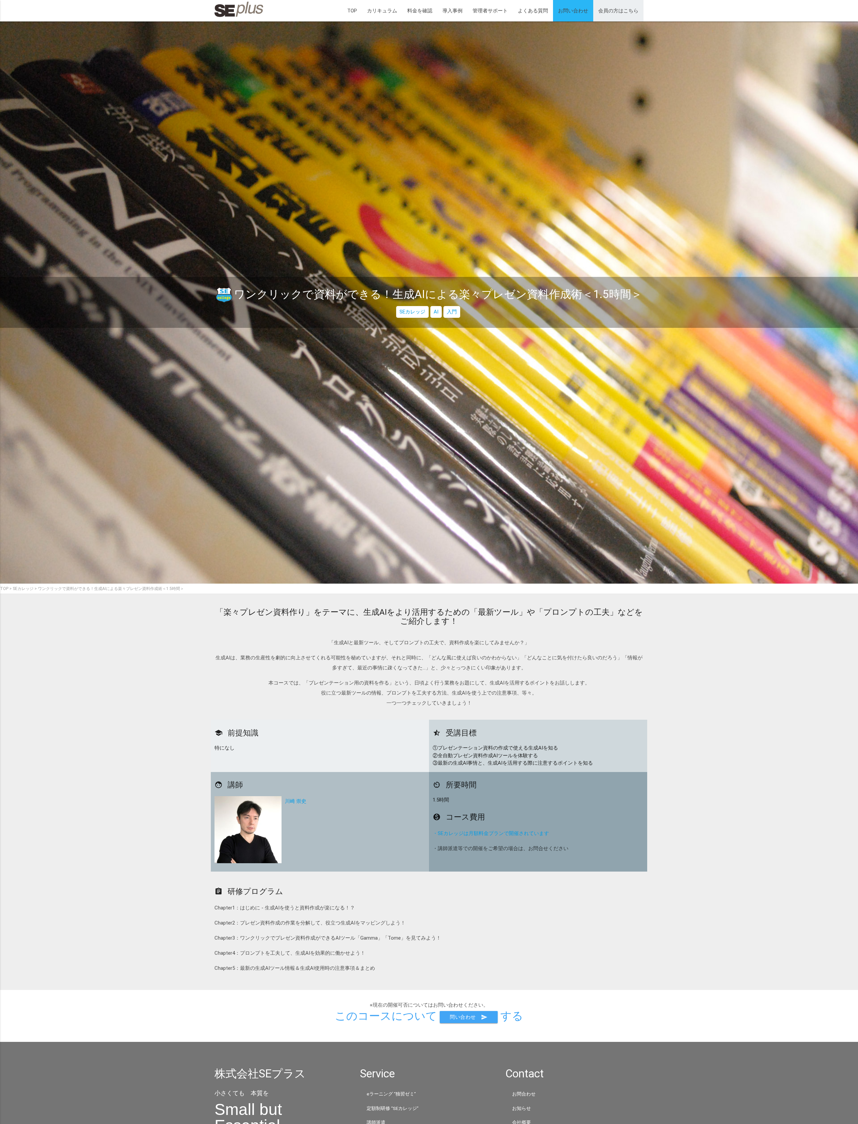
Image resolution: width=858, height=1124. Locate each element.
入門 (452, 312)
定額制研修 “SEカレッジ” (393, 1108)
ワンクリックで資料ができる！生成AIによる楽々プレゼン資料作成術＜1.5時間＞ (111, 588)
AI (436, 312)
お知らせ (521, 1108)
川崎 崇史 (295, 801)
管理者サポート (490, 11)
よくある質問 (533, 11)
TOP (352, 11)
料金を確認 (419, 11)
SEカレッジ (412, 312)
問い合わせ (469, 1017)
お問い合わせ (573, 11)
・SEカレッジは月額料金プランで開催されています (491, 833)
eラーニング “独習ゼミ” (391, 1094)
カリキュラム (382, 11)
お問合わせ (524, 1094)
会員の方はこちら (618, 11)
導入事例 (452, 11)
